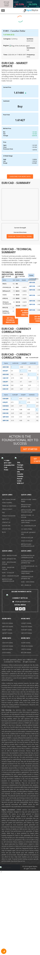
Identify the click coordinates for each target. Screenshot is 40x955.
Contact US (6, 522)
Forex (31, 275)
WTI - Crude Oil (26, 585)
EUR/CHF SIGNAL (7, 649)
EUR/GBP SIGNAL (26, 630)
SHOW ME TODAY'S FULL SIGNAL (20, 236)
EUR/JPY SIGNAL (7, 630)
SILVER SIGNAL (25, 643)
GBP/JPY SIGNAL (7, 633)
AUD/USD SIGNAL (26, 626)
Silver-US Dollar (27, 538)
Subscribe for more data (20, 176)
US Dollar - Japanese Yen (28, 533)
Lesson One (6, 526)
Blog (4, 532)
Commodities (34, 279)
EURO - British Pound (9, 555)
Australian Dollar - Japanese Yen (28, 562)
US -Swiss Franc (26, 529)
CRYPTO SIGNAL (26, 649)
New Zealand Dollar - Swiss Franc (28, 521)
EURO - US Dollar (8, 573)
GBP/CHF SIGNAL (26, 633)
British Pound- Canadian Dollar (8, 580)
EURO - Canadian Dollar (10, 576)
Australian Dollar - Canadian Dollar (28, 556)
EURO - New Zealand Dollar (9, 563)
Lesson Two (6, 529)
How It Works (7, 503)
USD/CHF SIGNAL (7, 643)
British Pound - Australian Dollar (27, 545)
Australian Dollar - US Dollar (29, 567)
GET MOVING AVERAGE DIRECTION (25, 313)
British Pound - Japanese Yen (26, 506)
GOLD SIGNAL (6, 653)
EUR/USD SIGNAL (7, 623)
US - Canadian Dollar (28, 526)
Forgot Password (8, 516)
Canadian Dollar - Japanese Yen (27, 578)
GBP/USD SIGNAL (7, 626)
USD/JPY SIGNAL (26, 623)
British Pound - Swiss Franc (28, 500)
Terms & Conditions (9, 506)
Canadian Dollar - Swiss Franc (27, 572)
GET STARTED (30, 449)
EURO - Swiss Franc (27, 582)
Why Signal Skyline (9, 499)
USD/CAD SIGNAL (7, 646)
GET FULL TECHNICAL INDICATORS (10, 320)
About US (5, 519)
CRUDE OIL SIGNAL (27, 646)
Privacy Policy (7, 509)
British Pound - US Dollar (27, 516)
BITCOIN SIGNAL (26, 653)
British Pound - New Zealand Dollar (28, 511)
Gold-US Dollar (26, 541)
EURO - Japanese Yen (9, 559)
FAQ (3, 512)
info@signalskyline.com (22, 602)
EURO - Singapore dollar (8, 568)
